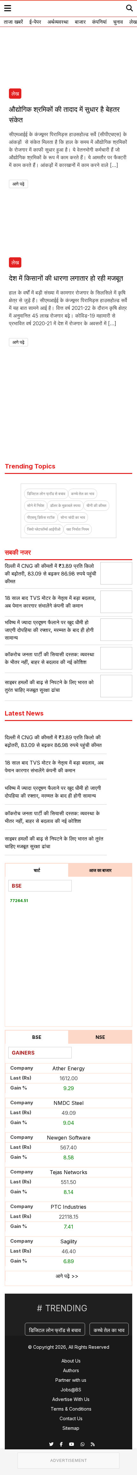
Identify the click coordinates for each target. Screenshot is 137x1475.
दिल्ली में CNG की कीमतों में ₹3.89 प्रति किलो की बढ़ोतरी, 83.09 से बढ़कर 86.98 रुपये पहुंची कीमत (50, 573)
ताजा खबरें (13, 22)
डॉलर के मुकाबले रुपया (65, 505)
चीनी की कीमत (96, 505)
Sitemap (70, 1428)
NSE (100, 1037)
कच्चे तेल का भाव (82, 493)
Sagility (68, 1241)
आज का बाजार (100, 870)
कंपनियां (99, 22)
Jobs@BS (71, 1389)
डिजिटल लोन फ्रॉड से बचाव (46, 493)
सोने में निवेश (35, 505)
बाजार (80, 22)
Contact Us (71, 1418)
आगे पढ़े (18, 183)
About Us (71, 1360)
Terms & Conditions (71, 1409)
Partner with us (70, 1380)
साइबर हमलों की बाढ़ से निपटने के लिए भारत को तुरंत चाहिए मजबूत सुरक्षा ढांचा (54, 842)
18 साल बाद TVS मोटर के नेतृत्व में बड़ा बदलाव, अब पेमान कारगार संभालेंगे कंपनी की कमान (54, 766)
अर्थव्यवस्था (57, 22)
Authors (71, 1370)
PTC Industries (68, 1207)
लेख (133, 22)
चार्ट (37, 870)
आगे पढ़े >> (67, 1276)
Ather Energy (68, 1068)
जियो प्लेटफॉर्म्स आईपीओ (44, 529)
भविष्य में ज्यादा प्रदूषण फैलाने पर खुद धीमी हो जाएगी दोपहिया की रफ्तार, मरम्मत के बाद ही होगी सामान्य (49, 630)
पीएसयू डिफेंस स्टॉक (41, 517)
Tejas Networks (68, 1172)
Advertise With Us (71, 1399)
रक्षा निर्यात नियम (77, 529)
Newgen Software (68, 1137)
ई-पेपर (35, 22)
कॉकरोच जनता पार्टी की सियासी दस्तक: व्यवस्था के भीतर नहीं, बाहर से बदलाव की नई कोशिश (52, 817)
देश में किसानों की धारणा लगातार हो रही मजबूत (66, 278)
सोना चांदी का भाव (73, 517)
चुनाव (118, 22)
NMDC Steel (68, 1103)
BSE (36, 1037)
